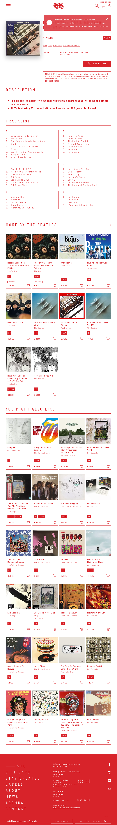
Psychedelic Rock (71, 46)
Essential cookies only (93, 821)
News (12, 796)
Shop (23, 766)
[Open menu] (8, 5)
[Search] (97, 6)
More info (33, 821)
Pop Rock (57, 46)
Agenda (15, 802)
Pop (50, 46)
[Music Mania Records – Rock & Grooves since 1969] (58, 6)
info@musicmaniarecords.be (66, 764)
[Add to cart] (28, 285)
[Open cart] (103, 6)
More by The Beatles (31, 225)
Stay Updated (23, 778)
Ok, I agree (61, 821)
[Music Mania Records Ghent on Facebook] (109, 764)
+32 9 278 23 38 (60, 766)
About (13, 790)
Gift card (18, 772)
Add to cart (99, 64)
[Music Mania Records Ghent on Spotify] (109, 780)
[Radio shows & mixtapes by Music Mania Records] (109, 788)
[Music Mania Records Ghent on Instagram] (109, 772)
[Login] (109, 6)
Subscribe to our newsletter (66, 808)
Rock (45, 46)
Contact (16, 809)
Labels (15, 784)
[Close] (107, 18)
